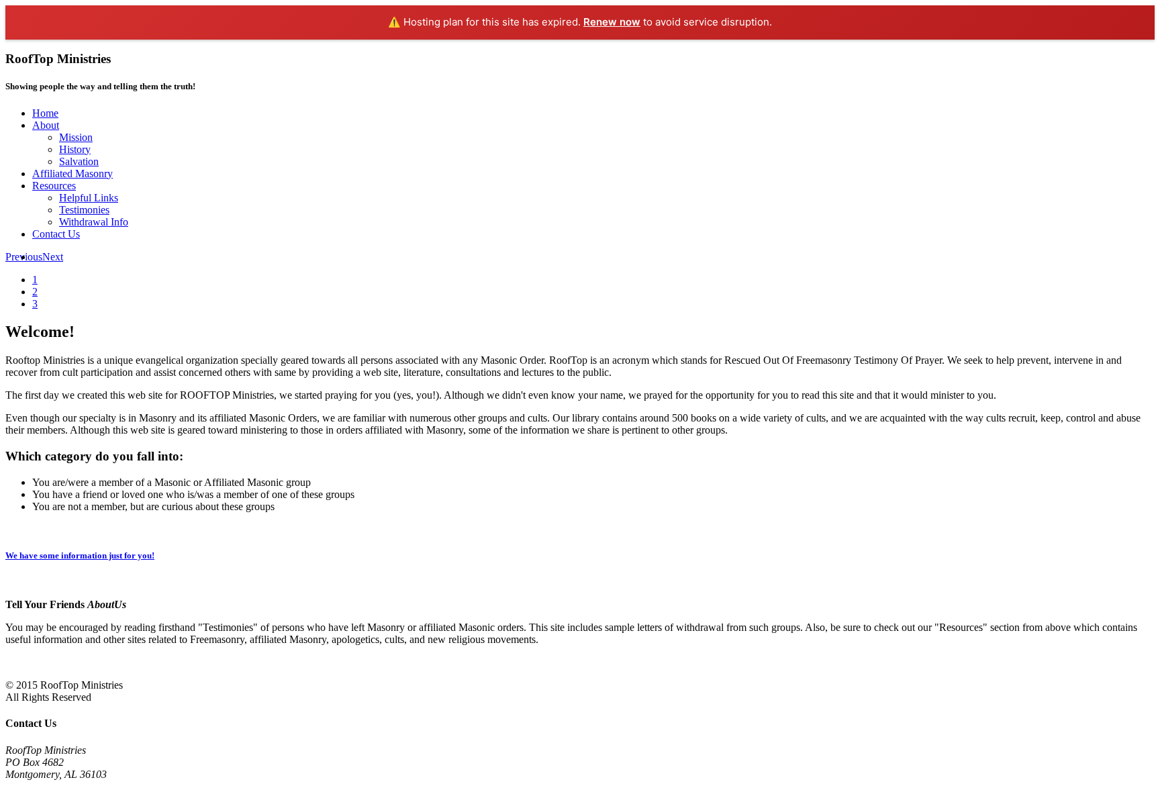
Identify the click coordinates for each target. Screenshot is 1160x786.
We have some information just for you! (79, 555)
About (45, 125)
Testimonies (84, 209)
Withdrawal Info (93, 222)
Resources (54, 185)
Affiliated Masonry (72, 173)
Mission (76, 137)
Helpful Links (88, 197)
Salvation (79, 161)
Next (52, 256)
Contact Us (56, 234)
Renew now (611, 21)
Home (45, 113)
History (75, 149)
